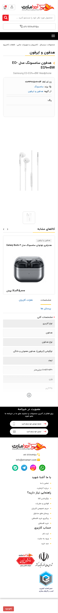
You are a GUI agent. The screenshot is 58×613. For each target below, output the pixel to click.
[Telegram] (24, 468)
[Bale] (15, 468)
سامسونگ (38, 86)
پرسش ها (46, 308)
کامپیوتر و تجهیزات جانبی (27, 45)
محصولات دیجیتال (47, 45)
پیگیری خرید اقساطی (40, 518)
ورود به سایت (43, 538)
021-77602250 (31, 27)
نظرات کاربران (26, 300)
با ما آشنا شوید (41, 477)
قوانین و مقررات (42, 503)
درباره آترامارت (43, 488)
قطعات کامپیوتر (8, 45)
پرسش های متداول (41, 513)
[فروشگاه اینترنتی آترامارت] (38, 12)
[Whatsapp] (42, 468)
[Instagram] (33, 468)
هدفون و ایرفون (35, 91)
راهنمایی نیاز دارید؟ (39, 493)
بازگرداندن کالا (43, 498)
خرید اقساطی (43, 523)
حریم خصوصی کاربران (40, 508)
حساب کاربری (42, 528)
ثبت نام (46, 533)
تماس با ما (44, 483)
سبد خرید (45, 543)
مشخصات (46, 300)
